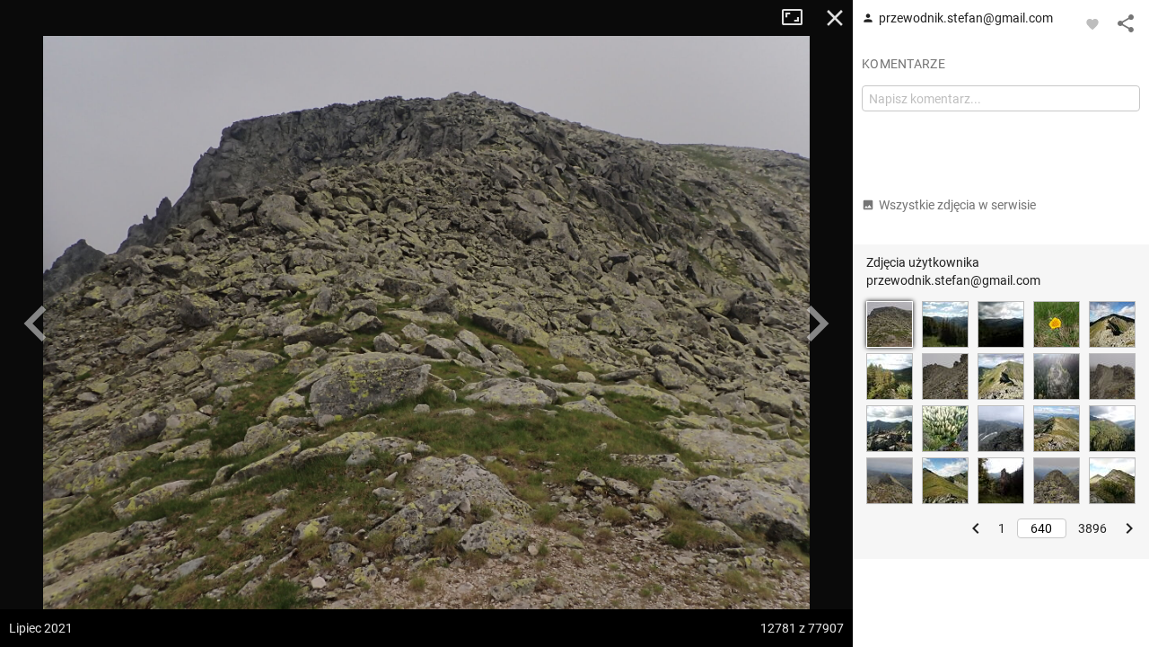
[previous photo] (36, 323)
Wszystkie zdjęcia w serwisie (957, 205)
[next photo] (817, 323)
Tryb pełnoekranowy (799, 18)
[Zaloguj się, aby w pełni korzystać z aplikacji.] (1092, 23)
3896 (1092, 528)
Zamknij (835, 18)
